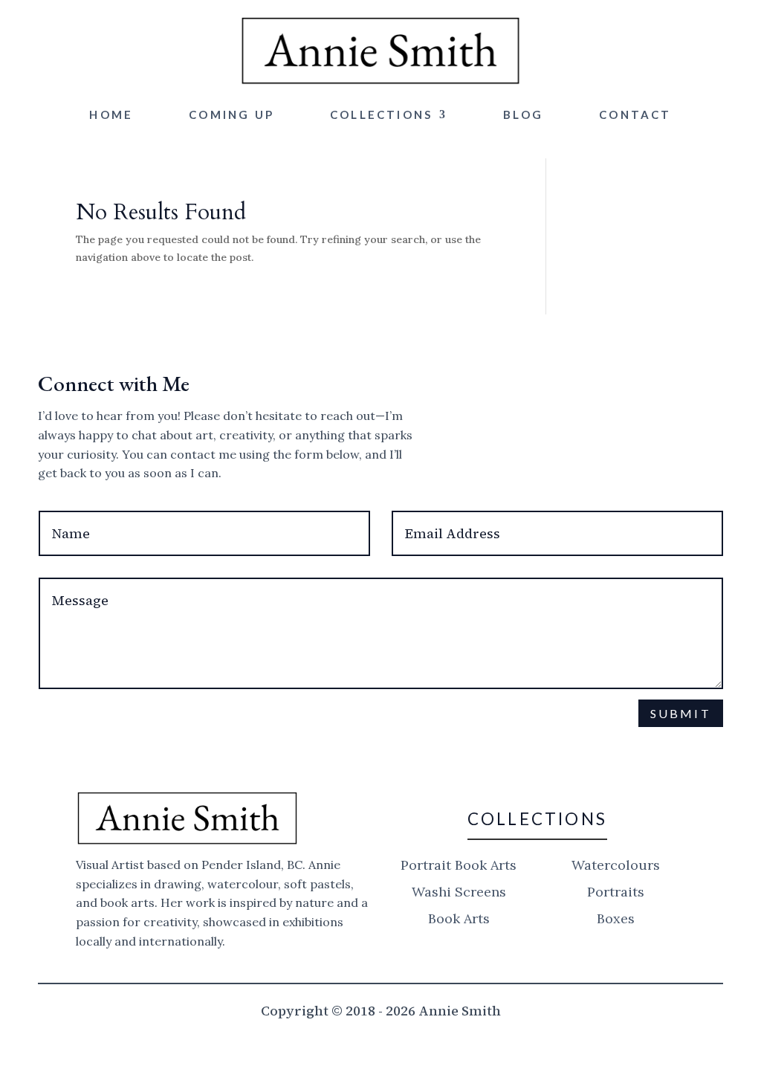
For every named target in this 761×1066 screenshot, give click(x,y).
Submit (680, 713)
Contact (635, 114)
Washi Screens (459, 891)
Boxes (616, 918)
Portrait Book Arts (458, 864)
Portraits (615, 891)
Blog (523, 114)
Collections (381, 114)
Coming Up (231, 114)
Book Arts (459, 918)
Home (111, 114)
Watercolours (615, 864)
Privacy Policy (385, 748)
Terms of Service (512, 748)
